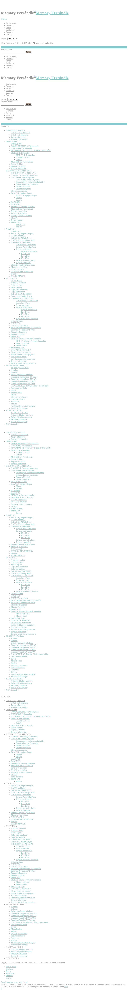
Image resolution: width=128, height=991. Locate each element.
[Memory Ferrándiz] (51, 13)
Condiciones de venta (9, 982)
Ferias (8, 28)
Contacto (9, 25)
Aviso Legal (23, 982)
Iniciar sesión (11, 23)
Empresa (9, 32)
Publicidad (10, 30)
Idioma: (4, 39)
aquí (66, 987)
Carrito (9, 34)
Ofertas (4, 19)
